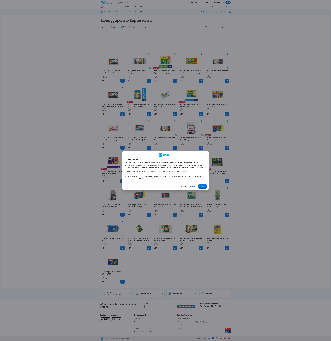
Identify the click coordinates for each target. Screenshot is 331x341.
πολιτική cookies (163, 174)
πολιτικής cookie (162, 178)
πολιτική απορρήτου (150, 174)
